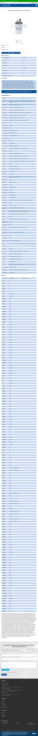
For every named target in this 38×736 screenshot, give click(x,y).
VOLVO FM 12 (4, 253)
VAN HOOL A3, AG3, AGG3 (5, 232)
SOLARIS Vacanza (5, 229)
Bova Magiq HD (4, 112)
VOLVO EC (3, 248)
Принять (33, 733)
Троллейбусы (3, 692)
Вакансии (3, 706)
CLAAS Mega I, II (4, 145)
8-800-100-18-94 (5, 722)
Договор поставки (4, 707)
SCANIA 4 (3, 210)
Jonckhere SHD (4, 200)
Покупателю (3, 710)
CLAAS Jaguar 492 (5, 130)
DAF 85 (3, 153)
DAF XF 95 (3, 168)
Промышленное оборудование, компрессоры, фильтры (11, 689)
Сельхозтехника (4, 684)
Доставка (3, 703)
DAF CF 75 (3, 158)
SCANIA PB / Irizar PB (5, 224)
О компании (3, 698)
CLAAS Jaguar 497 (5, 138)
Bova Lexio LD (4, 107)
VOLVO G (3, 261)
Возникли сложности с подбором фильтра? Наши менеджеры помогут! (18, 91)
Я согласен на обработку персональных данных (10, 672)
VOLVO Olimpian (4, 267)
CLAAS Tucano (4, 148)
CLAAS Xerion (4, 150)
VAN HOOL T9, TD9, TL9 (5, 241)
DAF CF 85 (3, 161)
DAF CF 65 (3, 156)
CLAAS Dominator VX (5, 127)
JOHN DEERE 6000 (5, 184)
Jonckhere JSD (4, 197)
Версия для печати (6, 45)
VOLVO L (3, 264)
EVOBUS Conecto (4, 176)
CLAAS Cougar (4, 122)
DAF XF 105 (4, 166)
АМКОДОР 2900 (4, 269)
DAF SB (3, 163)
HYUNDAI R (4, 182)
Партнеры (3, 700)
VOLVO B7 (3, 246)
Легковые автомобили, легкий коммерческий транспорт (11, 687)
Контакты (3, 716)
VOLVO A (3, 243)
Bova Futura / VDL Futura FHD (5, 101)
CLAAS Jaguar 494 (5, 135)
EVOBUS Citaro (4, 171)
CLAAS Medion (4, 143)
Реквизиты (3, 701)
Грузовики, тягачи (4, 682)
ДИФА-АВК (8, 730)
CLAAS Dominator (5, 125)
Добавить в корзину (11, 52)
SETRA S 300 (4, 227)
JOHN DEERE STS (4, 192)
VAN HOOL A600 (4, 235)
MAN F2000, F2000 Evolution (5, 208)
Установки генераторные (6, 695)
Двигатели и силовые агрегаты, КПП (8, 694)
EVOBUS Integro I (4, 179)
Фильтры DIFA (6, 5)
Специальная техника (5, 685)
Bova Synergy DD (5, 117)
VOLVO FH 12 (4, 251)
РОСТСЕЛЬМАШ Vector (4, 272)
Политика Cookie (5, 735)
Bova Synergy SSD (5, 120)
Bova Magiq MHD (5, 115)
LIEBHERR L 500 (4, 202)
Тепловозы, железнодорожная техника (8, 691)
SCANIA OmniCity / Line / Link (5, 222)
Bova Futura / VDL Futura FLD (5, 104)
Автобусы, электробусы (5, 688)
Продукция (3, 680)
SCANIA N (3, 219)
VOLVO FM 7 (4, 256)
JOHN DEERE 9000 (5, 189)
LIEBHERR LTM (4, 205)
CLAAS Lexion (4, 140)
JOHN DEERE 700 (4, 187)
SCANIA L (3, 216)
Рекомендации (4, 704)
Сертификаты (3, 715)
